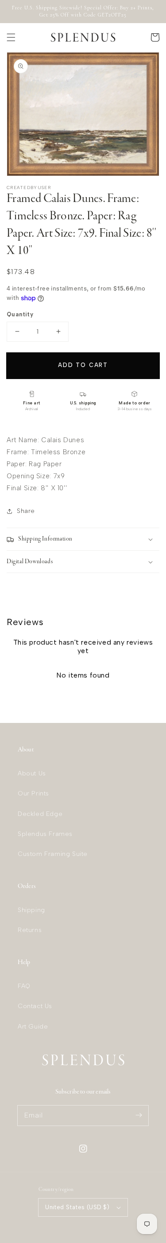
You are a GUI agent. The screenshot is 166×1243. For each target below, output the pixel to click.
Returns (30, 930)
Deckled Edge (40, 814)
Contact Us (35, 1006)
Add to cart (83, 365)
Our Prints (33, 793)
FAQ (24, 986)
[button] (11, 37)
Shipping (31, 910)
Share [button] (26, 511)
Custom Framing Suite (53, 854)
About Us (32, 773)
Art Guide (33, 1026)
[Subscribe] (138, 1115)
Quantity (20, 314)
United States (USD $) (77, 1207)
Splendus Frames (45, 834)
